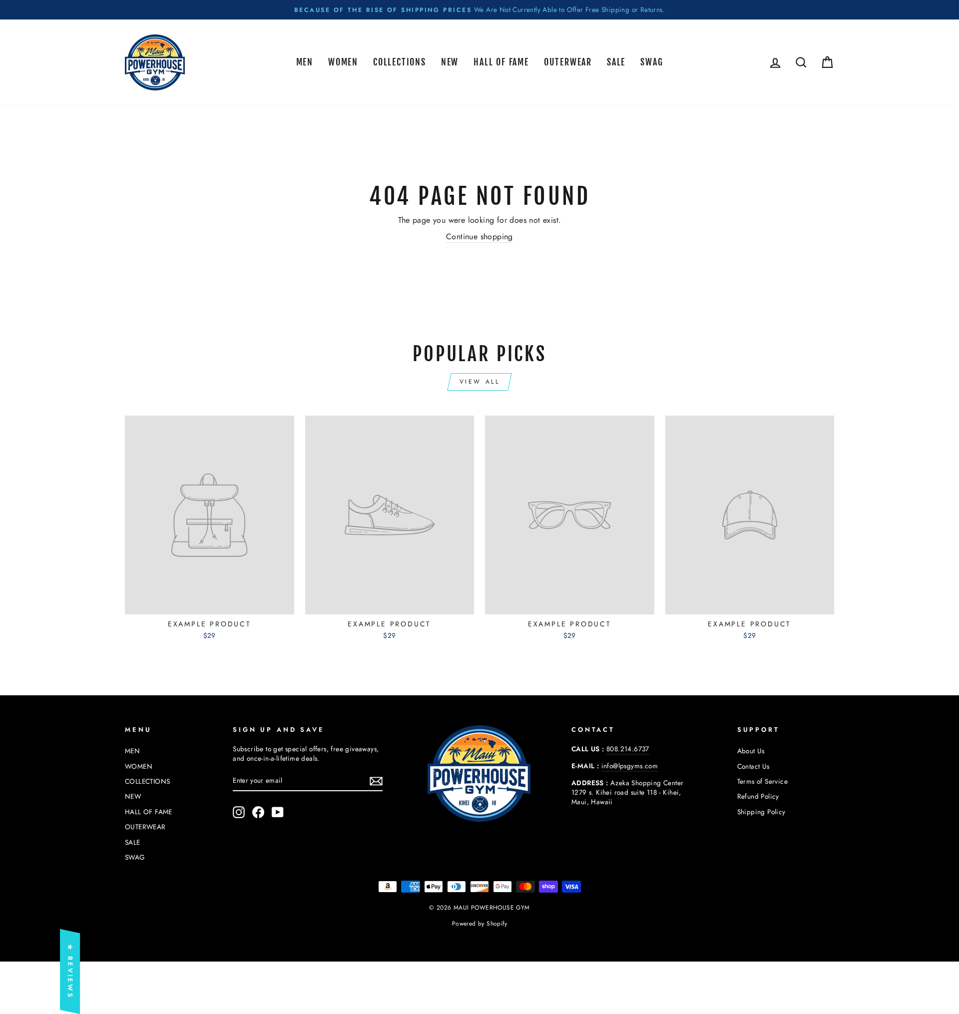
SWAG (651, 61)
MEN (304, 61)
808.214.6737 (627, 749)
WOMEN (343, 61)
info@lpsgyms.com (629, 766)
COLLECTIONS (399, 61)
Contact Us (753, 766)
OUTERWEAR (568, 61)
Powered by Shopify (479, 923)
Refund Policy (758, 796)
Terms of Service (762, 781)
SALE (616, 61)
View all (480, 381)
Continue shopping (479, 236)
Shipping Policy (761, 812)
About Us (751, 751)
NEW (450, 61)
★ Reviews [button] (70, 971)
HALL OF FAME (501, 61)
